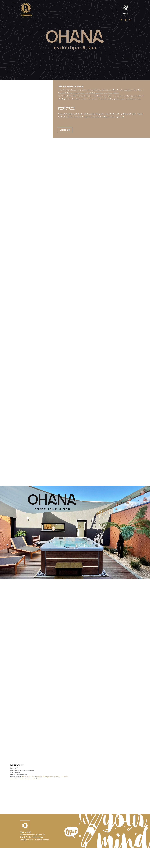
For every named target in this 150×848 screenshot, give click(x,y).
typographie (38, 776)
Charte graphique (48, 776)
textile (22, 779)
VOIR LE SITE (65, 130)
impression (57, 776)
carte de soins (37, 779)
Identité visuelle (26, 776)
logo (33, 776)
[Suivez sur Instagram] (125, 19)
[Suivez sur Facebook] (121, 19)
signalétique (28, 779)
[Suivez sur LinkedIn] (129, 19)
